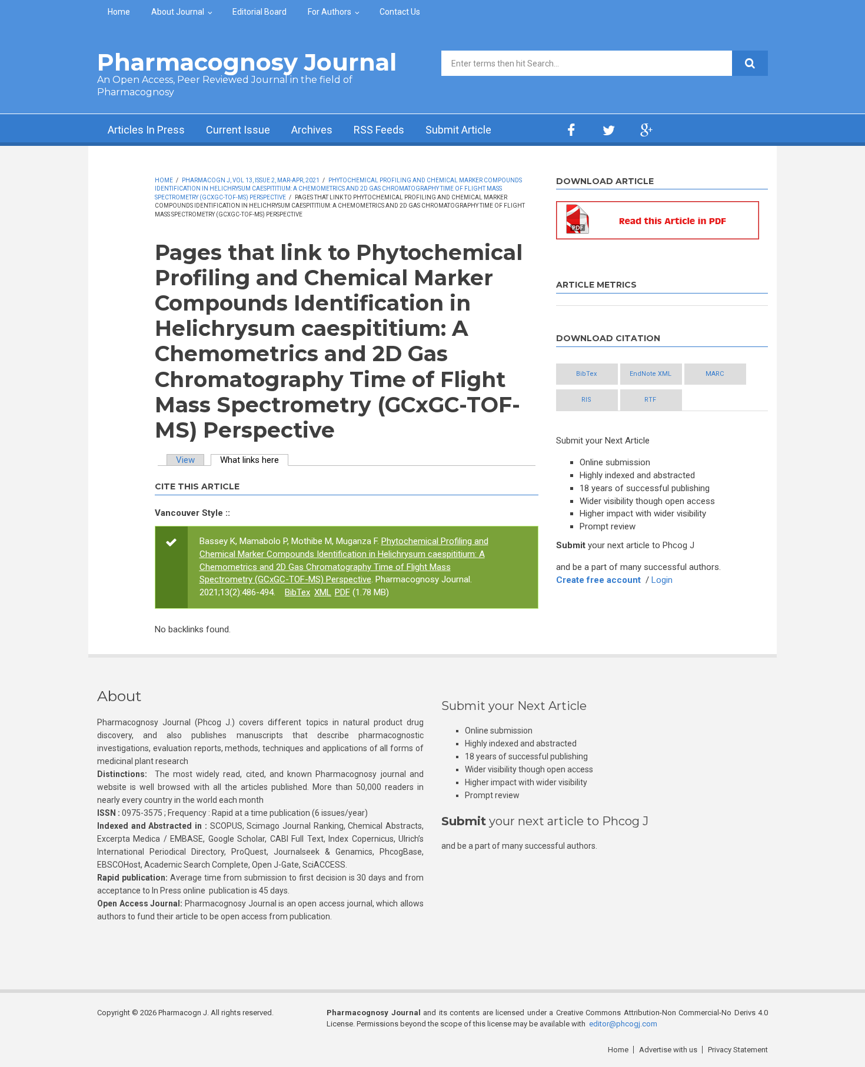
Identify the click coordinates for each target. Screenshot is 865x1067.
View (185, 460)
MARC (715, 374)
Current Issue (238, 130)
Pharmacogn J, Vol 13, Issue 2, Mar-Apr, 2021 (251, 180)
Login (662, 580)
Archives (311, 130)
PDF (342, 592)
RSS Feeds (379, 130)
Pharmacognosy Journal (247, 62)
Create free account (598, 580)
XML (322, 592)
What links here (254, 460)
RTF (650, 400)
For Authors (329, 11)
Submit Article (458, 130)
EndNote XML (650, 374)
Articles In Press (146, 130)
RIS (586, 400)
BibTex (297, 592)
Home (119, 11)
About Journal (177, 11)
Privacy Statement (738, 1049)
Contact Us (400, 11)
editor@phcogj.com (623, 1023)
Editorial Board (259, 11)
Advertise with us (668, 1049)
